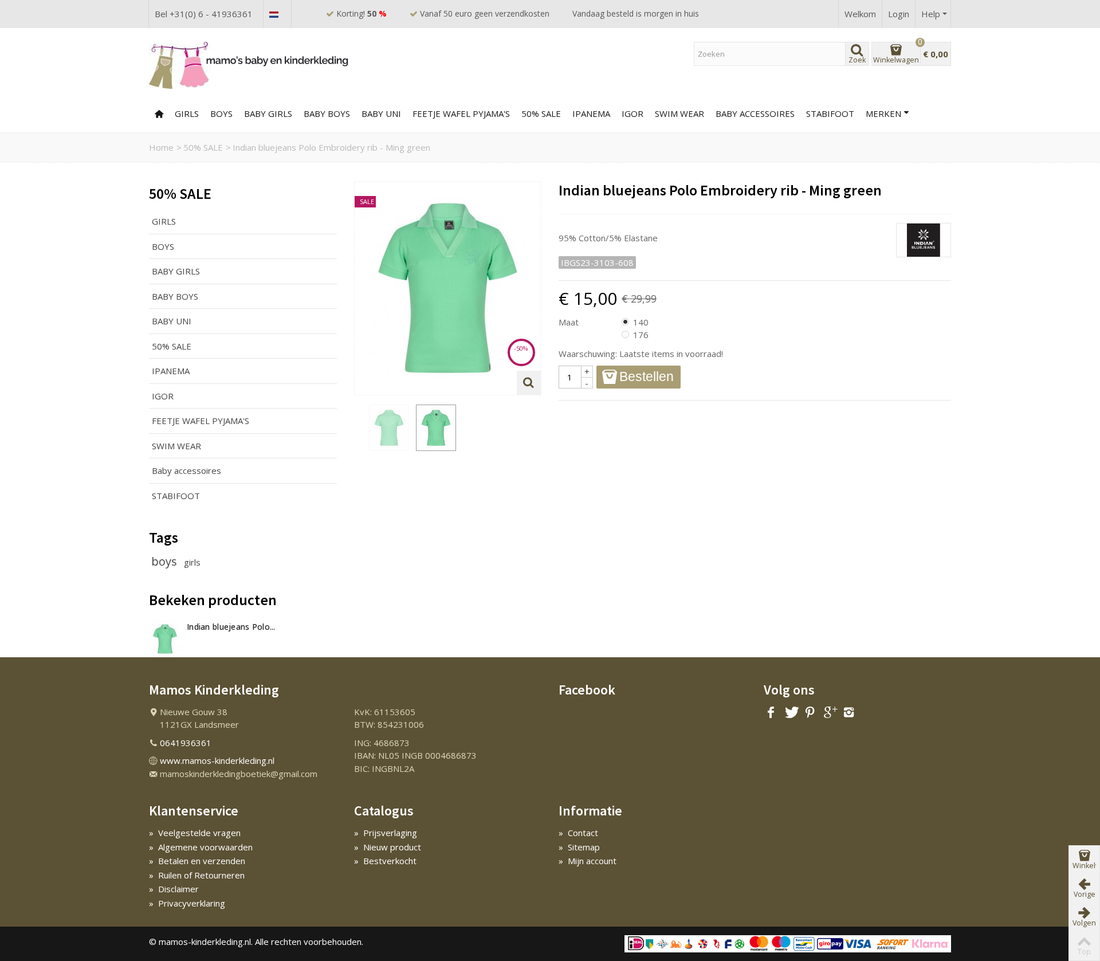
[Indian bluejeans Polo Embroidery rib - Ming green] (389, 427)
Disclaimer (174, 889)
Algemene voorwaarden (201, 847)
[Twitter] (790, 712)
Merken (883, 113)
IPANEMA (171, 370)
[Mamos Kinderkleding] (249, 64)
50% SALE (541, 113)
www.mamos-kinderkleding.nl (217, 760)
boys (165, 561)
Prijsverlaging (385, 832)
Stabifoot (830, 113)
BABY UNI (381, 113)
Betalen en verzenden (197, 860)
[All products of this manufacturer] (755, 218)
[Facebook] (771, 712)
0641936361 (185, 742)
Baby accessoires (755, 113)
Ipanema (591, 113)
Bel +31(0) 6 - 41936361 (204, 13)
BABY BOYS (327, 113)
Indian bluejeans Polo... (231, 626)
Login (898, 13)
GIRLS (187, 113)
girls (192, 562)
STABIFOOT (176, 495)
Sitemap (579, 847)
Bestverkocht (385, 860)
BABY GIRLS (268, 113)
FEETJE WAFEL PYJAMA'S (461, 113)
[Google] (829, 712)
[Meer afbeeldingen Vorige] (360, 428)
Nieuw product (387, 847)
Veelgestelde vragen (195, 832)
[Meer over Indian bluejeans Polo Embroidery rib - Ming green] (165, 639)
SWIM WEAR (679, 113)
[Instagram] (849, 712)
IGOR (632, 113)
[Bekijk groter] (529, 383)
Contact (578, 832)
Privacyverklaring (187, 903)
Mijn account (587, 860)
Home (161, 147)
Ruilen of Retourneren (197, 875)
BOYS (221, 113)
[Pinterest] (810, 712)
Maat (570, 322)
